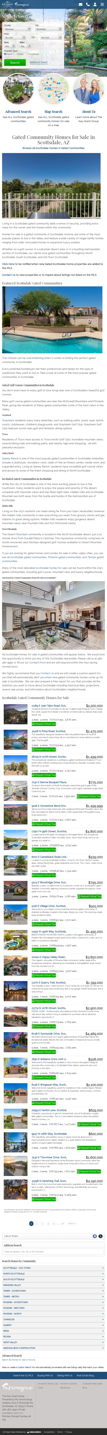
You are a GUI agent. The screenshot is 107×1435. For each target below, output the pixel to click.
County (7, 25)
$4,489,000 (94, 1033)
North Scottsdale (14, 1273)
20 (62, 1223)
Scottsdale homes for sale (51, 567)
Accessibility (49, 1432)
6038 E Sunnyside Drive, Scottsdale (49, 1033)
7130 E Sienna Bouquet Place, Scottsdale (49, 782)
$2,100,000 (94, 1085)
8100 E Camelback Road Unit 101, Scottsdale (49, 856)
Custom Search (24, 1367)
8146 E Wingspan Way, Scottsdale (49, 1084)
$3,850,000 (94, 957)
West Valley (10, 1342)
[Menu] (102, 4)
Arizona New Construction (19, 1348)
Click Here (8, 264)
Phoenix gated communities (64, 557)
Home (9, 54)
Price (6, 34)
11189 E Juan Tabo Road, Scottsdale (49, 705)
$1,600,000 (94, 1157)
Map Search (53, 111)
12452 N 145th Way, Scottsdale (49, 931)
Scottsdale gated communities (28, 557)
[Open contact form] (80, 4)
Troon (21, 439)
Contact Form (37, 662)
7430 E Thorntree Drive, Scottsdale (49, 1157)
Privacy (69, 1432)
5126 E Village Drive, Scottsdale (49, 905)
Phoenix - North (12, 1314)
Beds (6, 42)
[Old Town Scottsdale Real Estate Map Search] (53, 88)
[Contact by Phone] (88, 4)
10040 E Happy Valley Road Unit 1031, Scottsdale (49, 957)
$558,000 (95, 1059)
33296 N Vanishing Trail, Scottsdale (49, 1180)
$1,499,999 (94, 806)
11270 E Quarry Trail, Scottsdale (49, 982)
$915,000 (96, 906)
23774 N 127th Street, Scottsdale (49, 1008)
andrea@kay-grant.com (12, 1413)
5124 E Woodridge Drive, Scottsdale (49, 882)
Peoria (7, 1336)
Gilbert (7, 1325)
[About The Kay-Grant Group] (88, 88)
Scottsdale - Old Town (16, 1268)
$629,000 (95, 1110)
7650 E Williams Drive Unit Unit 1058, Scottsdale (49, 1059)
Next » (72, 1223)
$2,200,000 (94, 706)
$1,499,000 (94, 757)
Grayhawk (8, 420)
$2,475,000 (94, 731)
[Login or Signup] (95, 4)
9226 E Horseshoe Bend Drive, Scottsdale (49, 805)
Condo (20, 54)
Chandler (8, 1319)
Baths (22, 42)
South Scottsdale (14, 1279)
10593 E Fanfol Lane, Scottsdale (49, 1110)
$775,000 (95, 782)
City (37, 25)
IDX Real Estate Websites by (14, 1432)
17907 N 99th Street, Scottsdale (49, 831)
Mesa (6, 1331)
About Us (88, 111)
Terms (60, 1432)
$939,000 (95, 857)
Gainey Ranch (10, 458)
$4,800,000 (94, 831)
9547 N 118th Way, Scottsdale (49, 1133)
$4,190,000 (94, 1181)
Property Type (10, 51)
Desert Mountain (17, 534)
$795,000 (95, 882)
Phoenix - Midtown (13, 1308)
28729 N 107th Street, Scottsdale (49, 756)
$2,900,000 (94, 1008)
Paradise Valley (12, 1285)
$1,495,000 (94, 931)
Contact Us (8, 274)
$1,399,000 (94, 982)
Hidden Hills (14, 515)
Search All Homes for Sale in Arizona (18, 1360)
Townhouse (33, 54)
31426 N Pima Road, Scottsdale (49, 731)
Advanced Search (39, 62)
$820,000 (95, 1134)
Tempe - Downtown (14, 1291)
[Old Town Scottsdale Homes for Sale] (18, 88)
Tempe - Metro (11, 1296)
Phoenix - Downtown (15, 1302)
